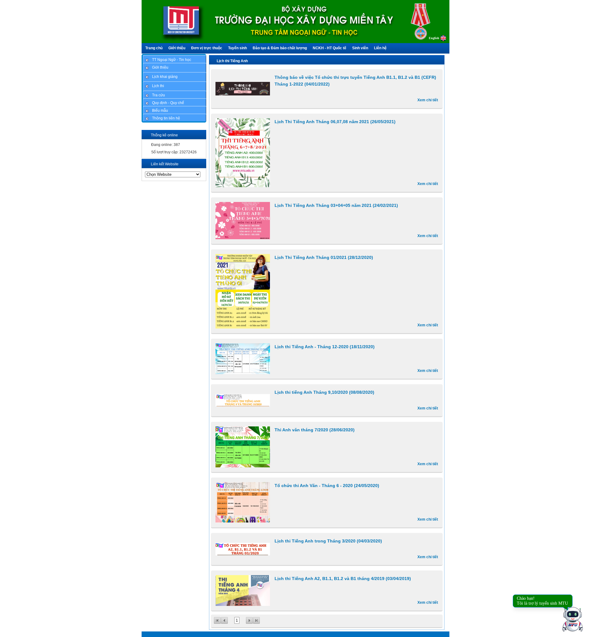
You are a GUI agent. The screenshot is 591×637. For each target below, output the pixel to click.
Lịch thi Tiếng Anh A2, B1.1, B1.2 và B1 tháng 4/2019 (343, 578)
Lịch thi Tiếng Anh (232, 61)
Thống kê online (164, 135)
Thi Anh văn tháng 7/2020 (315, 429)
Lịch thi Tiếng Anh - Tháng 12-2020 (325, 346)
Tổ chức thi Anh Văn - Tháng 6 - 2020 (327, 485)
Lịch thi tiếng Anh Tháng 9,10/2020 (324, 392)
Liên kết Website (165, 164)
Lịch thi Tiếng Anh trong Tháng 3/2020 (328, 540)
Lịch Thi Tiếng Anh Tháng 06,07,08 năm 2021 (335, 121)
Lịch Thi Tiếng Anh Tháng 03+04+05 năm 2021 (336, 205)
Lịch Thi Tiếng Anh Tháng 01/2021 (324, 257)
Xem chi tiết (427, 100)
